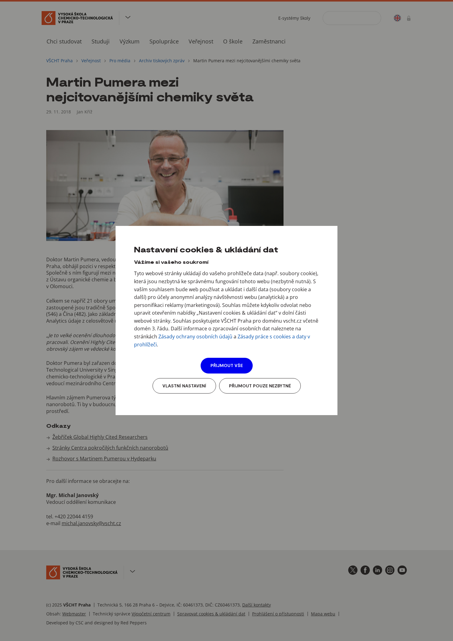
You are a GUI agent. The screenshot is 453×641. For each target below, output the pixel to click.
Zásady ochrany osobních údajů (195, 336)
